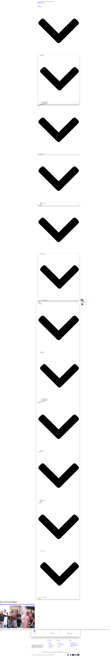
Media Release (42, 450)
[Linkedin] (78, 655)
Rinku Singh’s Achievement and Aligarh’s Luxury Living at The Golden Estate (17, 604)
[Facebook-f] (68, 655)
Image (41, 204)
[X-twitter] (71, 655)
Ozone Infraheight (42, 104)
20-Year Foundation (43, 203)
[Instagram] (76, 655)
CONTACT (39, 301)
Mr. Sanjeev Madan (44, 102)
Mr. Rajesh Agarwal (44, 103)
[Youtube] (73, 655)
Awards (41, 202)
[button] (82, 300)
